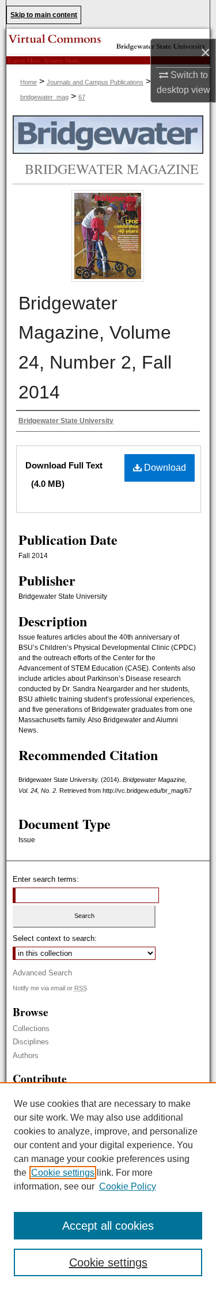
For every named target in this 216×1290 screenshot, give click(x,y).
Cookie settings (62, 1172)
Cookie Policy (127, 1186)
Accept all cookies (108, 1225)
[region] (108, 1186)
